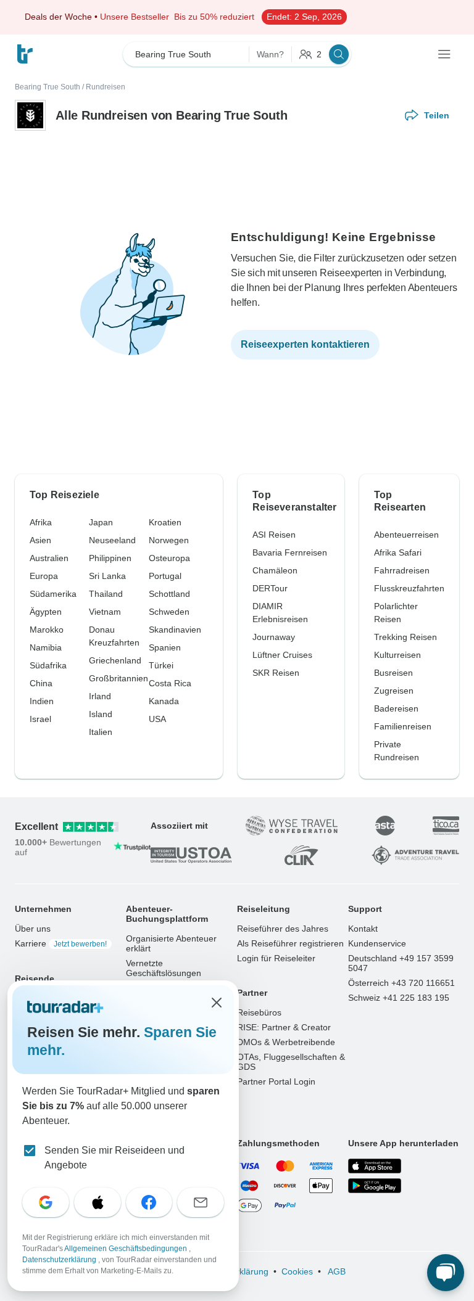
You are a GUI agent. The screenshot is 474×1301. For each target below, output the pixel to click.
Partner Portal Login (276, 1081)
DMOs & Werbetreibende (286, 1042)
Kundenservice (377, 943)
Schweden (169, 612)
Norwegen (169, 540)
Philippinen (110, 558)
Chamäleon (274, 570)
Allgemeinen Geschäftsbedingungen (126, 1248)
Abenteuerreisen (406, 535)
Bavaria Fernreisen (289, 552)
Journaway (273, 637)
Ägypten (46, 612)
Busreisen (393, 673)
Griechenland (115, 660)
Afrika (41, 522)
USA (157, 719)
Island (100, 714)
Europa (44, 576)
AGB (336, 1271)
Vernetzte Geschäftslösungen (163, 968)
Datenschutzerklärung (60, 1259)
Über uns (33, 929)
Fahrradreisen (402, 570)
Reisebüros (259, 1012)
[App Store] (374, 1166)
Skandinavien (175, 629)
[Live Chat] (445, 1272)
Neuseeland (112, 540)
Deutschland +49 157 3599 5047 (401, 963)
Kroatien (165, 522)
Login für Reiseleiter (276, 958)
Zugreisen (394, 691)
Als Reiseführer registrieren (290, 943)
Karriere (61, 943)
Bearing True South (47, 87)
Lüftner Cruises (282, 655)
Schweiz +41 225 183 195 (398, 998)
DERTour (270, 588)
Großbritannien (118, 678)
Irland (100, 696)
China (41, 683)
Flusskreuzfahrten (409, 588)
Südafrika (48, 665)
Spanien (165, 647)
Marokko (47, 629)
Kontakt (363, 929)
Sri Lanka (107, 576)
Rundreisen (105, 87)
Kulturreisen (397, 655)
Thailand (106, 594)
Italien (100, 732)
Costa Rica (170, 683)
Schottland (169, 594)
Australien (49, 558)
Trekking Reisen (405, 637)
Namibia (46, 647)
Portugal (165, 576)
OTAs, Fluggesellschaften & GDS (291, 1062)
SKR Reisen (275, 673)
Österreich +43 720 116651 (401, 983)
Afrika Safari (398, 552)
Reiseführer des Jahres (282, 929)
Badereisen (396, 708)
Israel (40, 719)
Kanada (164, 701)
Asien (40, 540)
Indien (42, 701)
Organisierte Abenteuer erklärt (171, 943)
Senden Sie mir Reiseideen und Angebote (114, 1157)
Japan (101, 522)
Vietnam (105, 612)
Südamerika (53, 594)
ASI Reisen (274, 535)
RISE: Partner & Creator (284, 1027)
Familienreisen (402, 726)
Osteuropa (169, 558)
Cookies (297, 1271)
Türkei (161, 665)
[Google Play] (374, 1185)
